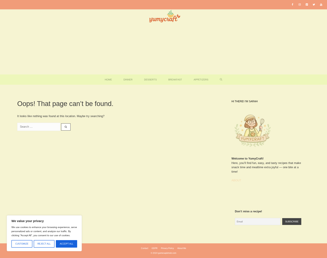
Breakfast (175, 79)
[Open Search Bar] (221, 79)
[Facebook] (292, 5)
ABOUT (236, 180)
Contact (144, 248)
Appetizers (201, 79)
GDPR (155, 248)
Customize (21, 243)
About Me (181, 248)
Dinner (128, 79)
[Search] (66, 127)
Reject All (44, 243)
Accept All (66, 243)
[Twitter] (314, 5)
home (108, 79)
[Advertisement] (163, 49)
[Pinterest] (307, 5)
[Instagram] (299, 5)
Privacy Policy (167, 248)
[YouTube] (321, 5)
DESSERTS (150, 79)
